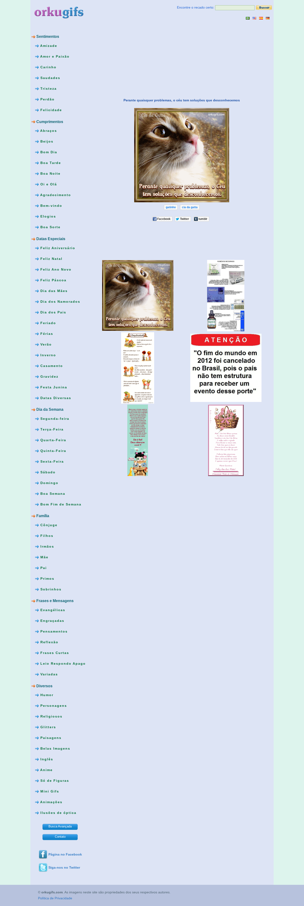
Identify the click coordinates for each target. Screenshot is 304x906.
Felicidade (50, 110)
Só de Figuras (54, 780)
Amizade (48, 46)
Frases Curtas (54, 653)
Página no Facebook (65, 854)
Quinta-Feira (52, 450)
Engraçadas (51, 621)
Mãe (43, 557)
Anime (46, 770)
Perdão (47, 99)
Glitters (47, 727)
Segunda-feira (54, 418)
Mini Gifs (49, 791)
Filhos (46, 536)
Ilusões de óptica (57, 813)
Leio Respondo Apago (62, 663)
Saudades (49, 78)
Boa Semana (52, 493)
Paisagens (50, 738)
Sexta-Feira (51, 461)
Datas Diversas (55, 398)
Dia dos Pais (52, 312)
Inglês (46, 759)
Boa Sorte (50, 227)
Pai (43, 568)
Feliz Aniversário (57, 248)
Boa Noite (50, 173)
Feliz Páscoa (52, 280)
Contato (60, 836)
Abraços (48, 131)
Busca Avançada (60, 826)
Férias (46, 333)
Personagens (53, 706)
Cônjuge (48, 525)
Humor (46, 695)
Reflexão (48, 642)
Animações (50, 802)
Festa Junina (53, 387)
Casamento (51, 365)
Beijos (46, 141)
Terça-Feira (51, 429)
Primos (46, 578)
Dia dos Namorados (59, 301)
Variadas (48, 674)
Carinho (48, 67)
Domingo (48, 483)
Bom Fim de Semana (60, 504)
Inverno (47, 355)
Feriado (47, 323)
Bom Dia (48, 152)
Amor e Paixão (54, 56)
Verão (45, 344)
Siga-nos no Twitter (64, 867)
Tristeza (48, 88)
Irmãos (46, 546)
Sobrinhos (50, 589)
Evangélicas (52, 610)
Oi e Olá (48, 184)
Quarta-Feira (52, 440)
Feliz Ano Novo (55, 269)
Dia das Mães (53, 290)
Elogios (47, 216)
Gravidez (48, 376)
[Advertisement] (133, 58)
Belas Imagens (54, 748)
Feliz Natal (50, 258)
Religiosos (50, 716)
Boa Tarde (50, 163)
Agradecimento (55, 195)
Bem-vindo (50, 206)
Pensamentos (53, 631)
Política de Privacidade (55, 898)
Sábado (47, 472)
